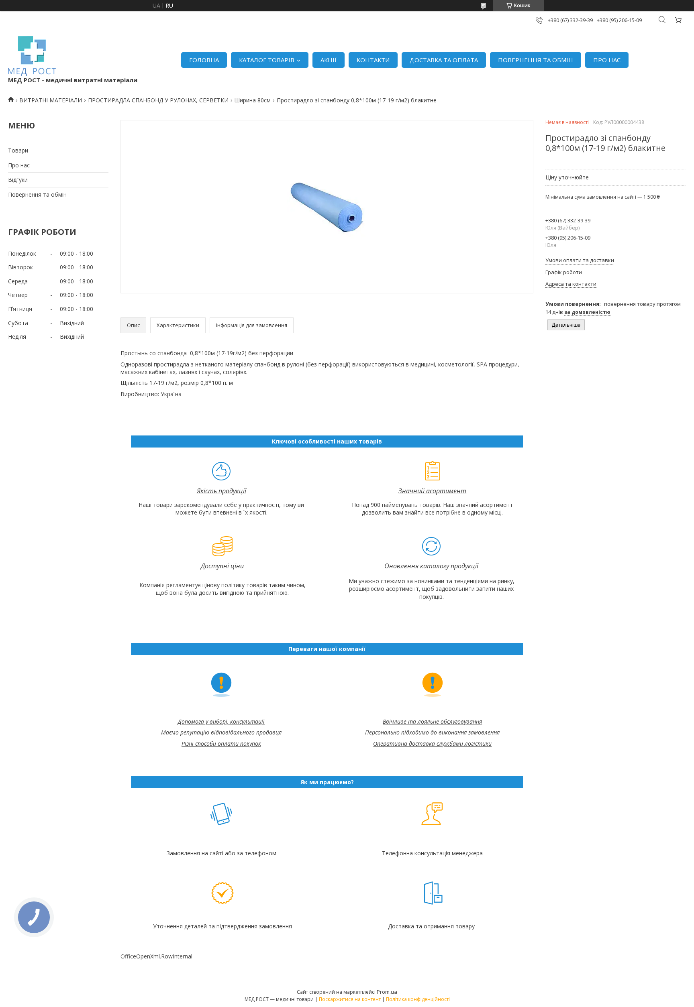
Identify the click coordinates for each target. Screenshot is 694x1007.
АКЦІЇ (328, 60)
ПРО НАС (607, 60)
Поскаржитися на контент (350, 999)
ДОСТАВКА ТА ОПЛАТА (444, 60)
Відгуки (18, 179)
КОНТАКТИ (373, 60)
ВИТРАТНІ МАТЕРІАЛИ (50, 100)
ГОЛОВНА (204, 60)
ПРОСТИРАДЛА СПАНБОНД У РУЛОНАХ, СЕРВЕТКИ (158, 100)
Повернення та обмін (37, 194)
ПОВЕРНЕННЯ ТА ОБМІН (535, 60)
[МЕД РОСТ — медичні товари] (32, 56)
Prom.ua (387, 991)
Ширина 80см (252, 100)
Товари (18, 150)
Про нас (19, 165)
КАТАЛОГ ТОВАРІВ (266, 60)
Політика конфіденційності (418, 999)
